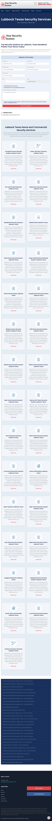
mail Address (6, 67)
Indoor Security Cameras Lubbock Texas (38, 152)
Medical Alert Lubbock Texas (38, 222)
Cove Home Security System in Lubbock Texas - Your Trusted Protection (19, 701)
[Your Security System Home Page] (9, 4)
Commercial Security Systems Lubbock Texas (13, 472)
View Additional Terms (12, 102)
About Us (8, 11)
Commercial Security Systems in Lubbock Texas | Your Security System (18, 683)
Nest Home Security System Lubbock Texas (13, 401)
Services (3, 796)
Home (2, 11)
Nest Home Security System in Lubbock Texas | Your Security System (18, 689)
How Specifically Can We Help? (9, 90)
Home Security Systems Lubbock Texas (13, 436)
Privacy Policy (4, 801)
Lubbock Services (16, 11)
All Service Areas (25, 11)
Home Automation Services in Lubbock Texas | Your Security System (18, 704)
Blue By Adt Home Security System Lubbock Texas (14, 710)
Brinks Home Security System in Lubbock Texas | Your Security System (18, 724)
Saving (32, 11)
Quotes (2, 794)
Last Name (29, 61)
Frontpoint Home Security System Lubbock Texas (13, 152)
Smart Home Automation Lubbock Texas (13, 614)
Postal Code (5, 73)
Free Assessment (39, 794)
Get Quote (38, 11)
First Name (5, 61)
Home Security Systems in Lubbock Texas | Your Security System (17, 727)
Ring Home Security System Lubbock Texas (38, 188)
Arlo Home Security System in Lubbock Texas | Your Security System (18, 681)
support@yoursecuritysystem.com (11, 115)
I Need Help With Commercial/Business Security (14, 87)
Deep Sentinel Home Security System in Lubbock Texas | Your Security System (20, 718)
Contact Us (3, 798)
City (3, 79)
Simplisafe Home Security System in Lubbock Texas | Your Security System (19, 747)
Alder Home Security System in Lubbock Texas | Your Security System (18, 759)
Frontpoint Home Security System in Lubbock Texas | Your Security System (19, 750)
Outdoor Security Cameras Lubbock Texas (13, 650)
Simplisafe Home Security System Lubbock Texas (38, 579)
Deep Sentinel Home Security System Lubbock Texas (38, 259)
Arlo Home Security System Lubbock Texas (13, 543)
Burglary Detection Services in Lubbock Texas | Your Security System (18, 733)
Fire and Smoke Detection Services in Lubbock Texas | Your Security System (19, 739)
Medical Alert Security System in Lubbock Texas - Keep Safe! (16, 753)
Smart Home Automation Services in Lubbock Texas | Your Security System (19, 692)
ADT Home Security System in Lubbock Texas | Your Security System (18, 715)
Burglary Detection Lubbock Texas (14, 579)
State (28, 79)
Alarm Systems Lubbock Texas (13, 507)
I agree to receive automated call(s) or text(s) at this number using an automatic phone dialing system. (25, 102)
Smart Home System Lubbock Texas (13, 294)
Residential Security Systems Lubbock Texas (13, 223)
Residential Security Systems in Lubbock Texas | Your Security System (18, 721)
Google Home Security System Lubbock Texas (38, 294)
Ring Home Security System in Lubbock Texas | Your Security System (18, 736)
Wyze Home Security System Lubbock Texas (13, 259)
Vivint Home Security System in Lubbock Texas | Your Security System (18, 730)
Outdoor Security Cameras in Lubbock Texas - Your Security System (17, 713)
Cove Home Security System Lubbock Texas (38, 614)
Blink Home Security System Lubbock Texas (38, 543)
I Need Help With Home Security (11, 85)
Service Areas (24, 22)
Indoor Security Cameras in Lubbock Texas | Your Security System (17, 742)
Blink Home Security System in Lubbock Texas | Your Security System (18, 698)
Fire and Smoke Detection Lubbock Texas (13, 188)
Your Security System (11, 818)
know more (13, 168)
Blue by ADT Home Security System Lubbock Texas (38, 401)
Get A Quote (39, 788)
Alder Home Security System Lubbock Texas (38, 507)
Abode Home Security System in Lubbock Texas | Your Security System (18, 695)
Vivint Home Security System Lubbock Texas (38, 436)
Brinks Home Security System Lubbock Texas (38, 365)
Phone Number (30, 67)
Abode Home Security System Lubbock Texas (13, 365)
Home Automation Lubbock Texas (38, 472)
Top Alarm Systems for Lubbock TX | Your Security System (15, 745)
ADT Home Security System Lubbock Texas (38, 330)
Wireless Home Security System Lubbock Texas (13, 330)
